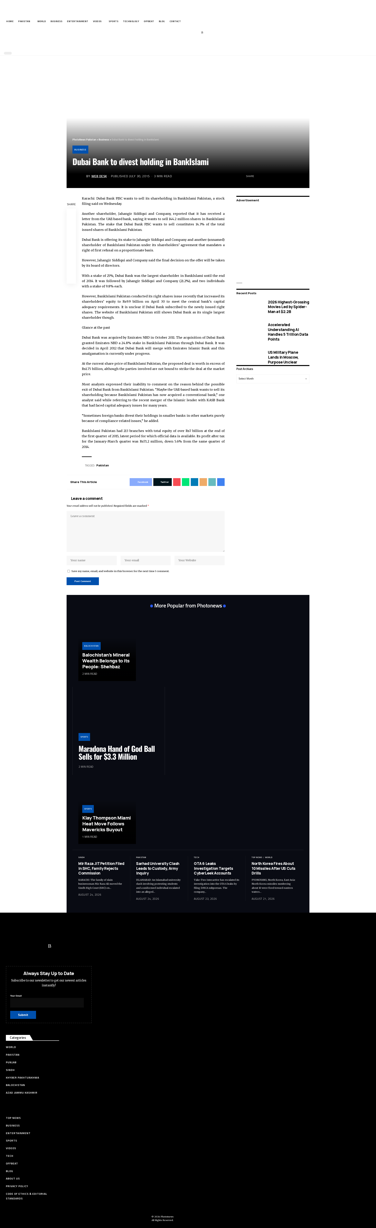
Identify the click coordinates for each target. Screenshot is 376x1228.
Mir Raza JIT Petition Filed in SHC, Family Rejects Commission (101, 868)
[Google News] (190, 32)
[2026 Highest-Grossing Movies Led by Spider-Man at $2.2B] (249, 306)
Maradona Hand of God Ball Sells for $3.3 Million (117, 752)
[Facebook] (172, 32)
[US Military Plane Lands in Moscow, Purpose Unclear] (249, 357)
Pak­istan (102, 465)
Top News (257, 857)
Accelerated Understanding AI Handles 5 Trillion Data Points (288, 332)
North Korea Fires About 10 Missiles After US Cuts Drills (273, 868)
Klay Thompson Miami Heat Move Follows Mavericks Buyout (106, 823)
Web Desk (99, 176)
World (268, 857)
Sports (84, 736)
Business (80, 149)
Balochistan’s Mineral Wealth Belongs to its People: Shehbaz (106, 660)
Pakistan (141, 857)
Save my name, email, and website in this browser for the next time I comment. (120, 571)
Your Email (16, 996)
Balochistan (91, 645)
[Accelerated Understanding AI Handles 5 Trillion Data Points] (249, 332)
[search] (187, 44)
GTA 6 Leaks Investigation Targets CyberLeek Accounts (213, 868)
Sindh (81, 857)
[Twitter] (178, 32)
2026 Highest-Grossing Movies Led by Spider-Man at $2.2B (288, 306)
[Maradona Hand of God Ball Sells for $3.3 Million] (119, 717)
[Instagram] (196, 32)
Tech (196, 857)
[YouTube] (184, 32)
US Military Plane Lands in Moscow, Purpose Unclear (283, 357)
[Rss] (202, 32)
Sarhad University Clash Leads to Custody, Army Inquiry (157, 868)
